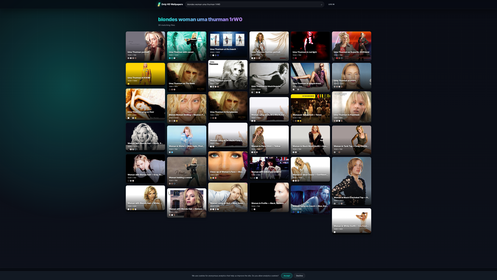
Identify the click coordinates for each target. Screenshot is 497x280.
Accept (287, 276)
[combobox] (253, 4)
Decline (299, 276)
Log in (331, 4)
